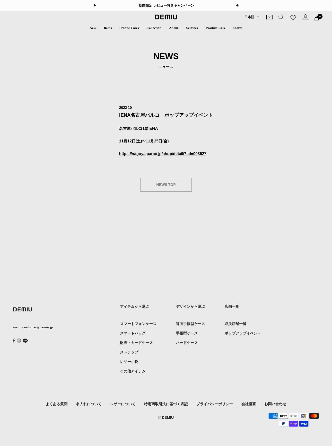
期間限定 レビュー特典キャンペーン (166, 5)
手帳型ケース (187, 333)
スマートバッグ (133, 333)
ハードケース (187, 343)
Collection (154, 28)
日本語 (249, 17)
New (93, 28)
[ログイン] (305, 18)
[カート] (316, 18)
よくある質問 (57, 404)
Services (192, 28)
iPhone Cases (129, 28)
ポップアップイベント (243, 333)
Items (108, 28)
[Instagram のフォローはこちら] (19, 340)
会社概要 (248, 404)
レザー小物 (129, 361)
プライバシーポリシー (214, 404)
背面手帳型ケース (190, 324)
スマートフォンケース (138, 324)
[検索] (281, 18)
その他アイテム (133, 371)
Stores (237, 28)
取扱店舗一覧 (235, 324)
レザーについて (123, 404)
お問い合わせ (275, 404)
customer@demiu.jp (37, 327)
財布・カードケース (136, 343)
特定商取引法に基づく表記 (166, 404)
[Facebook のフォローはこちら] (14, 341)
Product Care (216, 28)
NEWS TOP (166, 185)
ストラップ (129, 352)
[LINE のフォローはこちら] (25, 341)
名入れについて (89, 404)
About (173, 28)
